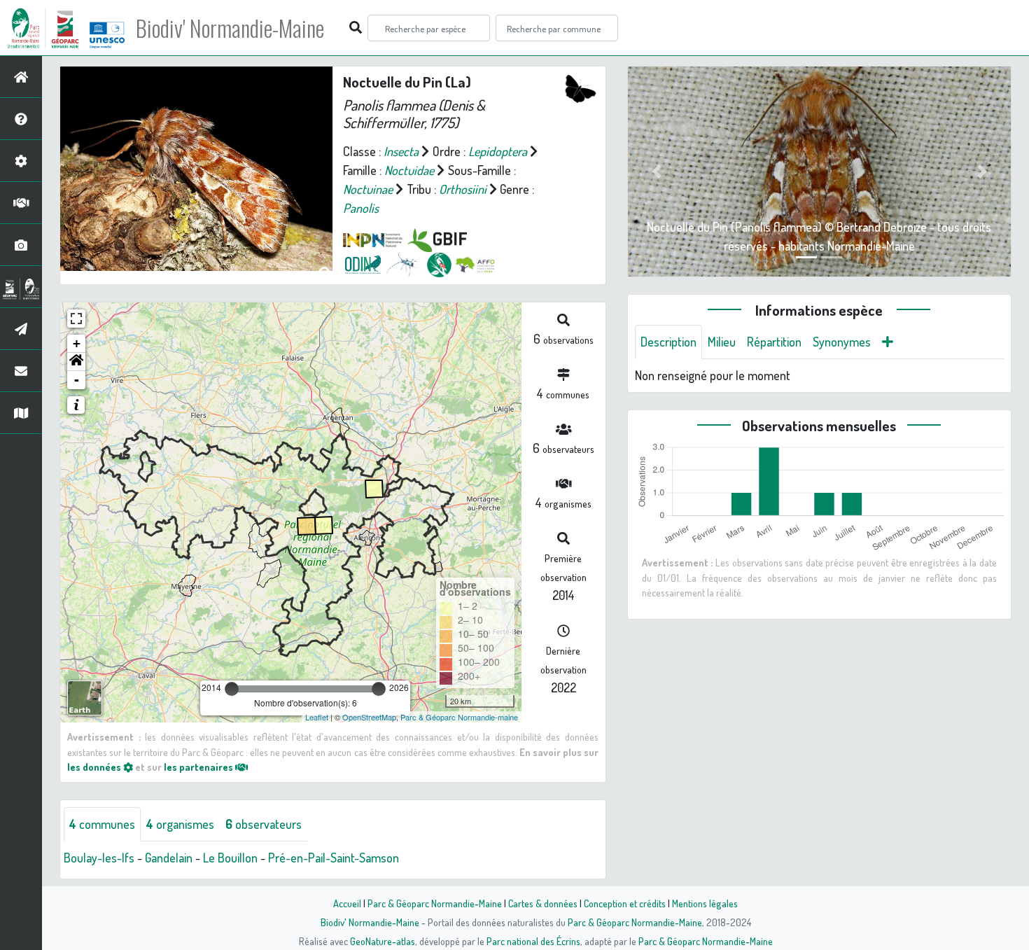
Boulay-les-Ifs (99, 857)
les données (95, 766)
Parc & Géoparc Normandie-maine (459, 716)
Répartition (774, 341)
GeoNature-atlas (382, 941)
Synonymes (842, 341)
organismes (180, 824)
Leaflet (316, 716)
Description (668, 341)
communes (102, 824)
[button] (76, 362)
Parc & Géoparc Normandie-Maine (435, 903)
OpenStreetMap (369, 716)
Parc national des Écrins (533, 941)
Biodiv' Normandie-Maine (230, 28)
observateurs (263, 824)
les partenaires (199, 766)
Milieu (722, 341)
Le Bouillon (230, 857)
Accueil (347, 903)
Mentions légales (705, 903)
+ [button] (76, 343)
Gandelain (168, 857)
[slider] (232, 689)
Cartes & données (543, 903)
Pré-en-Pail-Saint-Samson (333, 857)
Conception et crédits (625, 903)
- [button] (76, 379)
